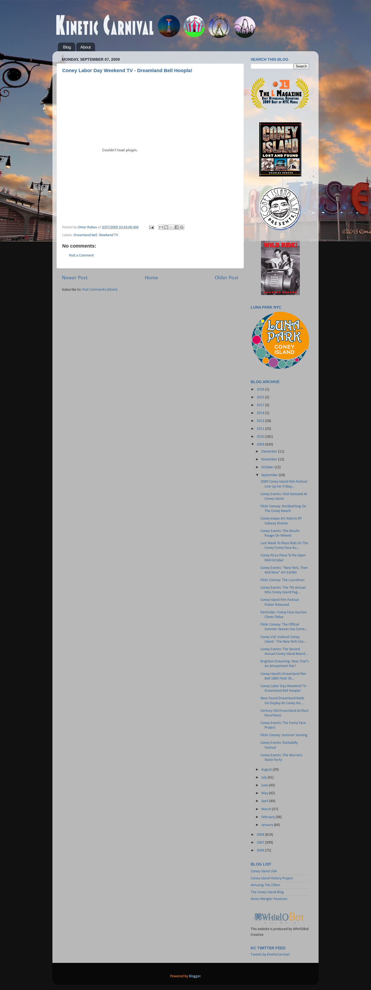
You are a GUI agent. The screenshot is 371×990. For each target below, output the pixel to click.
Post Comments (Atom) (99, 290)
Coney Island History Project (272, 878)
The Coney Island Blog (267, 892)
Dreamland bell (85, 235)
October (268, 467)
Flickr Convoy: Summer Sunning (283, 735)
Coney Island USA (264, 871)
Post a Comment (81, 256)
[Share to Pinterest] (181, 227)
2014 (261, 413)
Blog (67, 47)
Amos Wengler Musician (269, 899)
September (270, 475)
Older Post (226, 278)
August (267, 770)
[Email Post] (151, 227)
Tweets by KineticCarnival (270, 955)
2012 (261, 421)
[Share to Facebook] (176, 227)
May (265, 793)
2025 (261, 397)
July (264, 778)
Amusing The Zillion (265, 885)
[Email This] (161, 227)
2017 (261, 405)
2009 (261, 445)
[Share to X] (171, 227)
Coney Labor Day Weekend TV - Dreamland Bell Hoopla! (127, 70)
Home (151, 278)
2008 (261, 835)
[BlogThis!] (166, 227)
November (269, 459)
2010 (261, 437)
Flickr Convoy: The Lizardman (282, 580)
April (265, 801)
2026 (261, 389)
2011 (261, 429)
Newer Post (75, 278)
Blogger (194, 976)
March (266, 809)
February (268, 817)
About (85, 47)
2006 (261, 850)
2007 (261, 843)
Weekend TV (108, 235)
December (269, 452)
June (265, 785)
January (267, 825)
